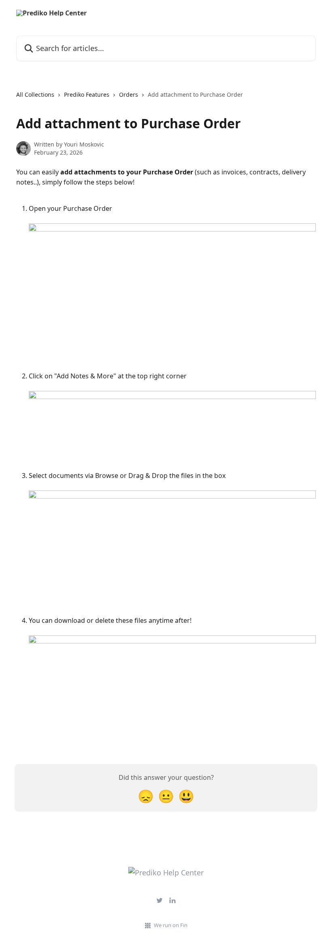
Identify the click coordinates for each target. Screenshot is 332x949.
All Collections (35, 94)
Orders (128, 94)
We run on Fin (170, 925)
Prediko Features (86, 94)
